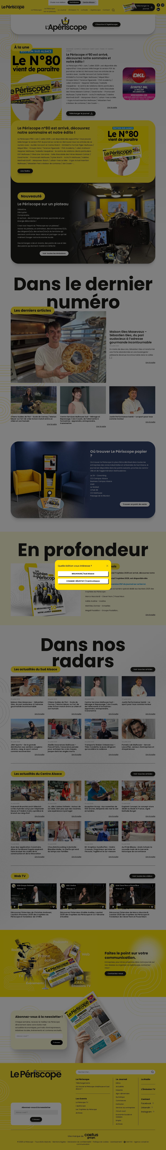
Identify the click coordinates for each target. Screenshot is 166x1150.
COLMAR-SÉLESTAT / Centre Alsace (83, 581)
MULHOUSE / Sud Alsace (83, 573)
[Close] (107, 566)
